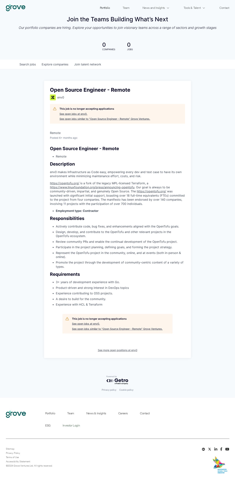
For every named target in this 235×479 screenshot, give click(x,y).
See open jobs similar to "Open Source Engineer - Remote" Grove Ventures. (104, 118)
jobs (27, 64)
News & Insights (96, 413)
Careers (123, 413)
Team (126, 8)
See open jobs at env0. (73, 113)
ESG (47, 425)
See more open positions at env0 (117, 350)
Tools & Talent (192, 8)
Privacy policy (109, 389)
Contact (224, 8)
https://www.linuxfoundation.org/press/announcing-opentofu (92, 187)
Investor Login (71, 425)
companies (55, 64)
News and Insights (153, 8)
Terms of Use (12, 457)
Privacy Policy (13, 453)
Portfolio (105, 8)
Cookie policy (126, 389)
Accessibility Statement (18, 461)
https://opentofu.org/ (64, 183)
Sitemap (10, 448)
